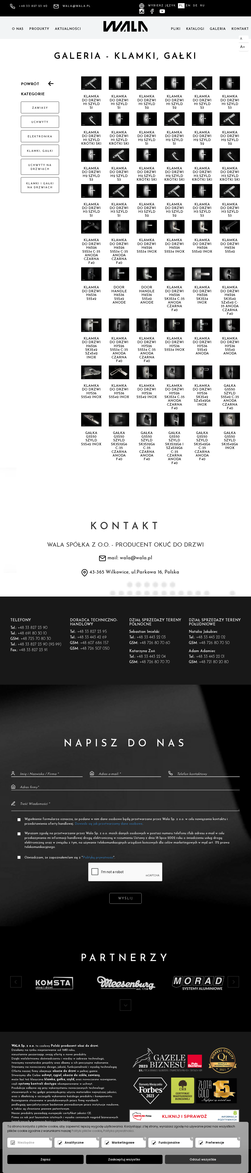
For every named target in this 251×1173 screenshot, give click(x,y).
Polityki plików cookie (87, 1131)
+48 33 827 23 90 (33, 6)
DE (195, 5)
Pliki (175, 29)
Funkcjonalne (169, 1142)
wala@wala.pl (77, 6)
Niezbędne (26, 1142)
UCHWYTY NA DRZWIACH (40, 167)
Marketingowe (123, 1142)
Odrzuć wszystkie (203, 1159)
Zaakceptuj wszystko (124, 1159)
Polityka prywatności (118, 1131)
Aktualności (68, 29)
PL (181, 5)
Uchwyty (40, 122)
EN (188, 5)
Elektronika (40, 136)
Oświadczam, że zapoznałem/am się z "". (70, 857)
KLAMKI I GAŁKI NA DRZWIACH (40, 185)
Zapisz (45, 1159)
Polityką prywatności (98, 857)
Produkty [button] (39, 29)
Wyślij (125, 898)
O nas (18, 29)
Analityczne (74, 1142)
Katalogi (195, 29)
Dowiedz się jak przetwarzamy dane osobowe (108, 823)
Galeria (218, 29)
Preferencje (215, 1142)
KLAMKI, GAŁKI (40, 151)
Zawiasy (40, 108)
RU (202, 5)
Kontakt (240, 29)
